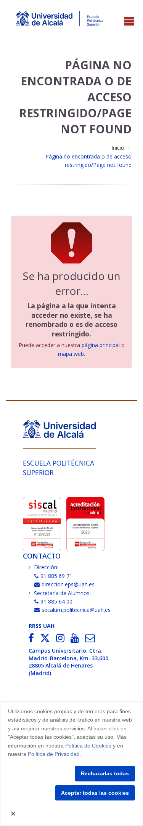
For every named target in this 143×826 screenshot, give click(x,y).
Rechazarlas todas (105, 773)
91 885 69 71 (56, 575)
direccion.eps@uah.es (68, 584)
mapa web (71, 353)
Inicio (117, 147)
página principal (101, 345)
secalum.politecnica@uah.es (76, 609)
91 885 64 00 (56, 601)
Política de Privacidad (54, 754)
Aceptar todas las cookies (95, 793)
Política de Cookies (88, 746)
